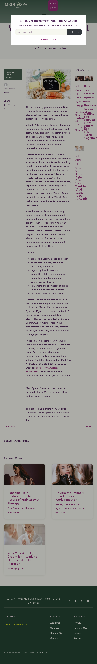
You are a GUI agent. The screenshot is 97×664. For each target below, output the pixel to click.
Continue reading (48, 39)
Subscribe (74, 32)
